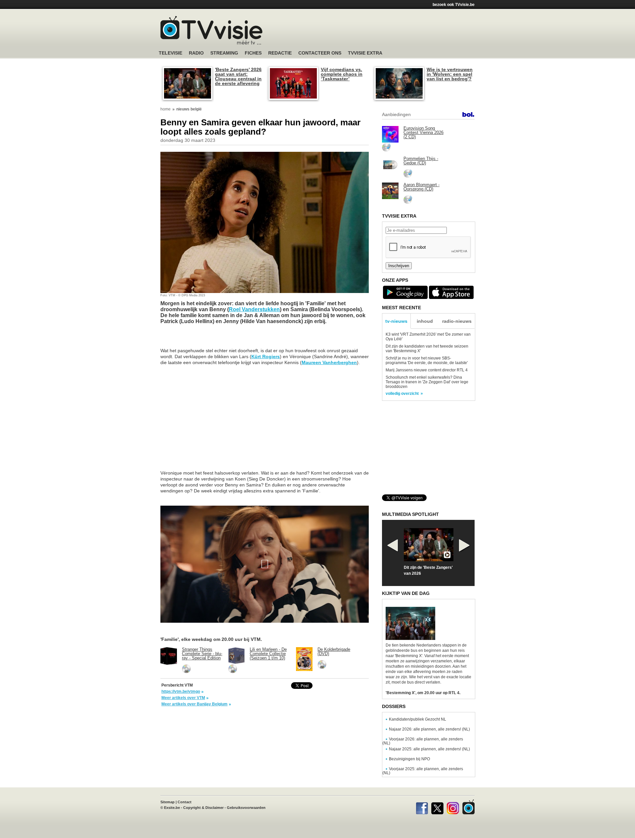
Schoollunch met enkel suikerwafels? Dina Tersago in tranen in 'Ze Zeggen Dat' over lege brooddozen (427, 382)
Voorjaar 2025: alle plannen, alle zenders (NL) (422, 771)
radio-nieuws (457, 321)
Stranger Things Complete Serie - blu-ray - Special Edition (202, 653)
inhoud (425, 321)
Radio (196, 53)
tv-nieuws (396, 321)
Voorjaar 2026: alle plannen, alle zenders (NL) (422, 741)
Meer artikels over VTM (183, 697)
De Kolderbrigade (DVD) (334, 651)
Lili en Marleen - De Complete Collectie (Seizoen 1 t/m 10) (268, 653)
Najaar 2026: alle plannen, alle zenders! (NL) (429, 729)
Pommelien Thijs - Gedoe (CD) (420, 160)
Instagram (453, 807)
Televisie (170, 53)
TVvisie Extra (365, 53)
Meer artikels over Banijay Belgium (194, 704)
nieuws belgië (189, 109)
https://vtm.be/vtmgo (180, 691)
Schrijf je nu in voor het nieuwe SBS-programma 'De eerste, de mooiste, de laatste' (427, 360)
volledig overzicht (402, 393)
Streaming (224, 53)
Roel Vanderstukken (254, 309)
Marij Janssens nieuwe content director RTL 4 (427, 370)
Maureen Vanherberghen (329, 362)
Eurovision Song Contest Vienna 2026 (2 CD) (423, 132)
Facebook (422, 807)
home (165, 109)
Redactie (280, 53)
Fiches (253, 53)
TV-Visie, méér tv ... (211, 30)
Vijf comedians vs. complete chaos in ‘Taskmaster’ (341, 74)
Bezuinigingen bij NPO (409, 759)
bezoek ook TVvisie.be (454, 4)
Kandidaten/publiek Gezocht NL (417, 719)
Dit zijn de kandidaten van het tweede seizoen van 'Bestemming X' (427, 348)
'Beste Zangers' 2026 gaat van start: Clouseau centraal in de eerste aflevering (238, 76)
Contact (184, 802)
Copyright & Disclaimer (203, 808)
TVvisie (468, 807)
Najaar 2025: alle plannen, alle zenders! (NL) (429, 749)
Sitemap (167, 802)
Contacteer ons (319, 53)
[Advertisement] (380, 31)
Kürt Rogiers (265, 356)
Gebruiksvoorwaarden (246, 808)
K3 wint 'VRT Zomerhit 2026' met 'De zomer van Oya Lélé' (428, 336)
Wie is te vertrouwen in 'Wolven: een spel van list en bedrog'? (450, 74)
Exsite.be (172, 808)
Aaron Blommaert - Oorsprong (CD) (421, 186)
